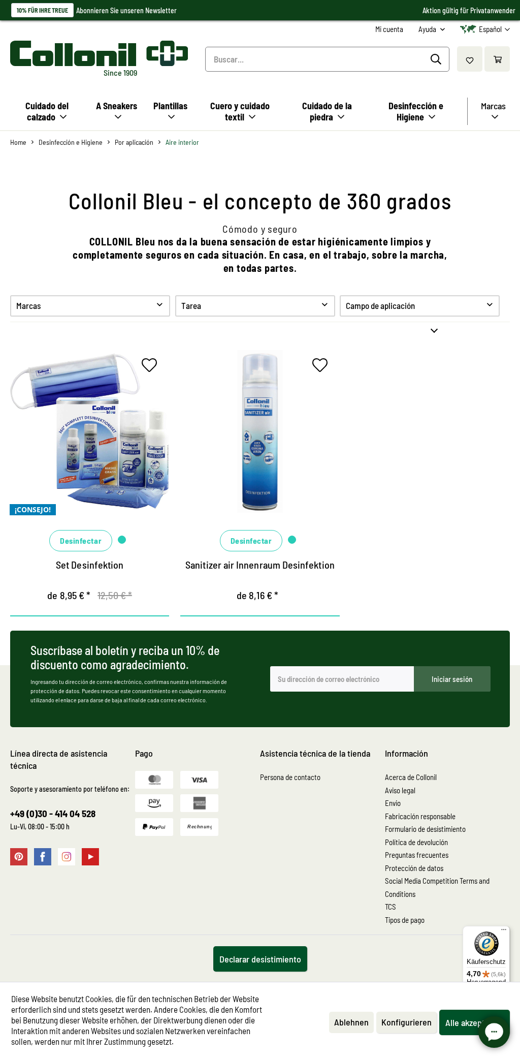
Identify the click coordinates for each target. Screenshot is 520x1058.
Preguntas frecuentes (416, 854)
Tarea (191, 305)
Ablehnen (351, 1022)
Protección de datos (414, 868)
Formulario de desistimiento (425, 828)
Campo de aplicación (380, 305)
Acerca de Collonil (411, 777)
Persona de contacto (290, 777)
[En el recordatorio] (152, 367)
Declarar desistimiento (260, 958)
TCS (390, 906)
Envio (393, 802)
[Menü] (504, 932)
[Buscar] (437, 59)
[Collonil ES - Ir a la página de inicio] (97, 53)
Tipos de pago (405, 919)
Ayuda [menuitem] (428, 29)
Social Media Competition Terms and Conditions (437, 887)
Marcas (28, 305)
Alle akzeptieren (474, 1022)
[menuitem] (389, 29)
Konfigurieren (406, 1022)
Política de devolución (416, 842)
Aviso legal (400, 790)
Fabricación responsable (420, 816)
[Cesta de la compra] (497, 59)
